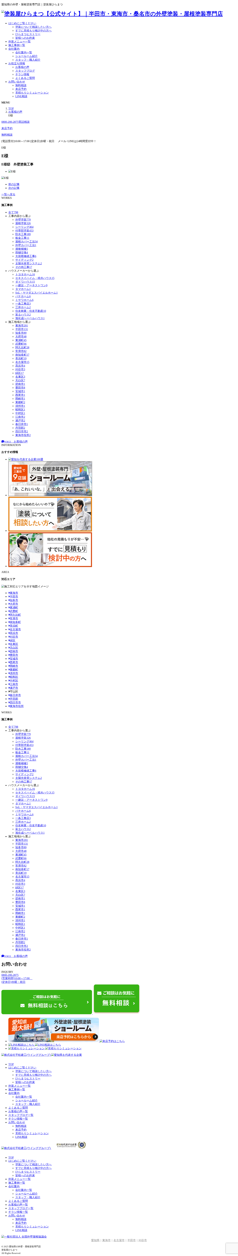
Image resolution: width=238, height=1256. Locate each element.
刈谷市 (14, 636)
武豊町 (14, 611)
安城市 (14, 658)
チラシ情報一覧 (18, 1118)
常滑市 (14, 618)
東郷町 (14, 669)
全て (13, 212)
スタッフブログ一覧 (20, 1115)
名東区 (14, 644)
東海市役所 (17, 706)
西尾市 (14, 662)
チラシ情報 (22, 74)
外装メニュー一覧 (19, 41)
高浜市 (14, 633)
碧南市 (14, 651)
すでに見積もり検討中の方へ (33, 30)
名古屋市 (15, 629)
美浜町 (14, 625)
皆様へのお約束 (25, 37)
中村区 (14, 680)
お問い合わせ (16, 81)
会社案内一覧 (23, 52)
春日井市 (15, 695)
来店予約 (20, 88)
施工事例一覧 (16, 45)
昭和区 (14, 676)
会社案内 (14, 48)
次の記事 (14, 187)
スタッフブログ (25, 70)
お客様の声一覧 (18, 1111)
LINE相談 (21, 96)
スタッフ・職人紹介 (27, 59)
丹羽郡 (14, 698)
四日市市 (15, 702)
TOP (11, 1064)
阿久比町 (15, 614)
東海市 (14, 592)
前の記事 (14, 184)
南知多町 (15, 622)
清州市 (14, 673)
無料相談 (20, 85)
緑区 (12, 640)
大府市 (14, 603)
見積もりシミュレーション (32, 92)
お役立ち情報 (16, 63)
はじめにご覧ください (22, 23)
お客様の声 (22, 67)
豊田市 (14, 654)
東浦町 (14, 607)
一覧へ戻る (8, 194)
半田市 (14, 596)
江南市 (14, 684)
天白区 (14, 647)
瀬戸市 (14, 687)
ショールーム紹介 (26, 56)
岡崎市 (14, 665)
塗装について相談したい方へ (33, 26)
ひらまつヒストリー (27, 34)
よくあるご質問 (25, 78)
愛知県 (95, 1240)
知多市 (14, 600)
